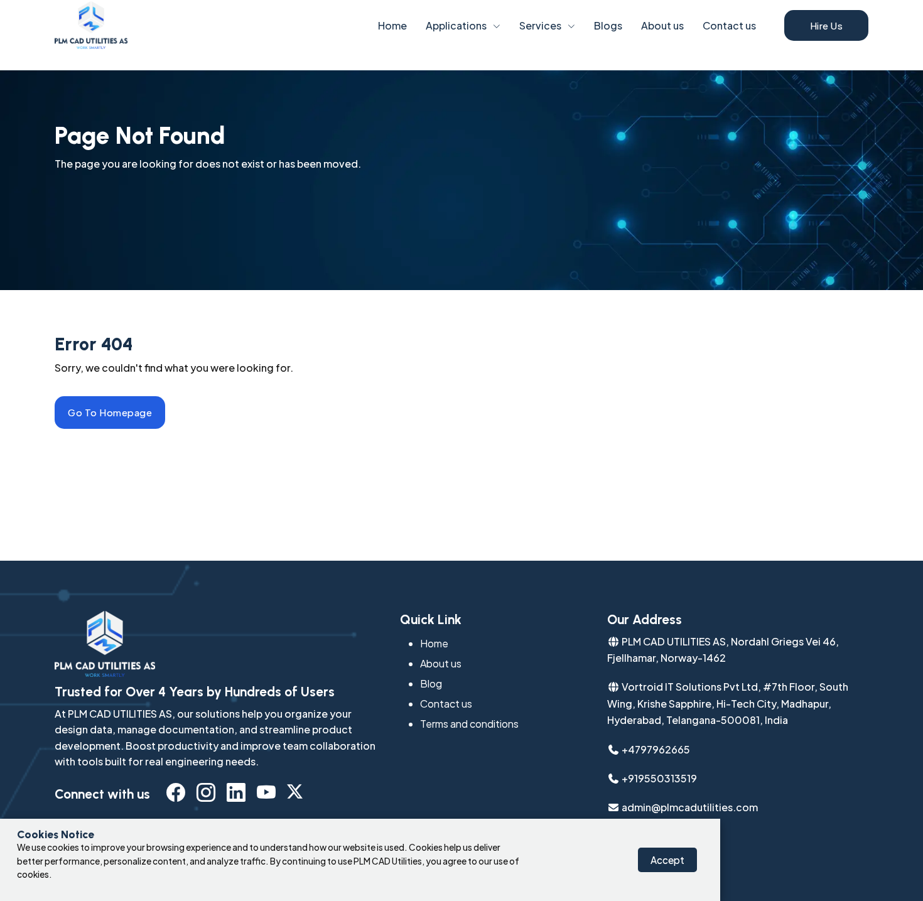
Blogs (608, 25)
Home (392, 25)
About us (662, 25)
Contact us (729, 25)
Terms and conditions (469, 723)
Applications (456, 25)
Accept (667, 860)
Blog (431, 683)
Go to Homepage (110, 412)
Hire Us (826, 25)
